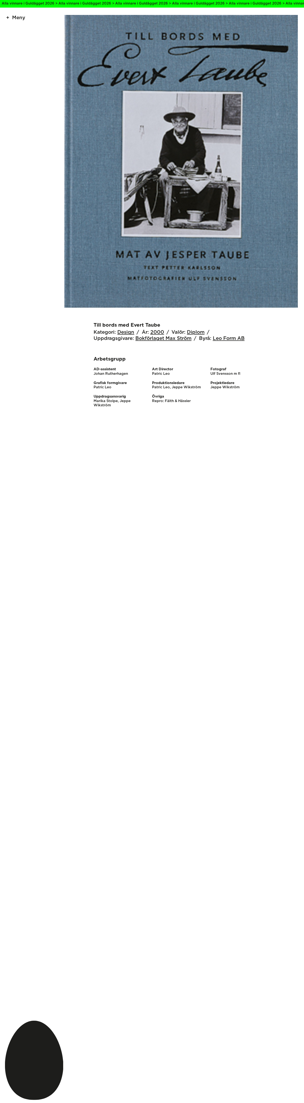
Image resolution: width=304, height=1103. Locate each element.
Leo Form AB (229, 338)
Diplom (195, 332)
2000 (157, 332)
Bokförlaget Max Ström (163, 338)
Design (125, 332)
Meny (18, 17)
